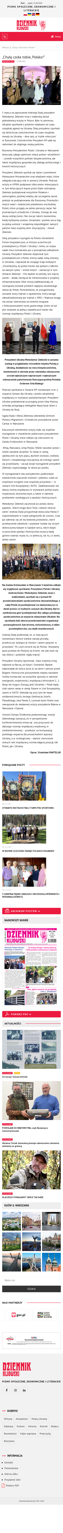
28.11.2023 (6, 890)
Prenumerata (11, 1468)
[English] (34, 14)
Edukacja (8, 1426)
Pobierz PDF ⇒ (21, 1014)
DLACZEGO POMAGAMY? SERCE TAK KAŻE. (23, 1197)
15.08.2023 (21, 61)
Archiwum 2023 (8, 61)
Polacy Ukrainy (39, 1418)
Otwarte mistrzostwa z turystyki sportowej (28, 808)
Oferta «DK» (11, 1474)
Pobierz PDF (12, 1485)
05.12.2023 (6, 847)
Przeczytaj (45, 1433)
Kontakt (8, 1462)
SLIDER (17, 1073)
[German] (38, 14)
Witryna (8, 1418)
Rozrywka (9, 1441)
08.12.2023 (6, 804)
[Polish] (25, 14)
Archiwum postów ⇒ (25, 911)
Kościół (43, 1426)
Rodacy (54, 1426)
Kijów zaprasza (28, 1433)
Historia (32, 1426)
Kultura (20, 1426)
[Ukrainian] (29, 14)
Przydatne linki (12, 1479)
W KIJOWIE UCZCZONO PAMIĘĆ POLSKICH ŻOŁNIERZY (28, 851)
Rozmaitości (10, 1433)
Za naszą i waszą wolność (15, 1076)
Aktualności (7, 1073)
